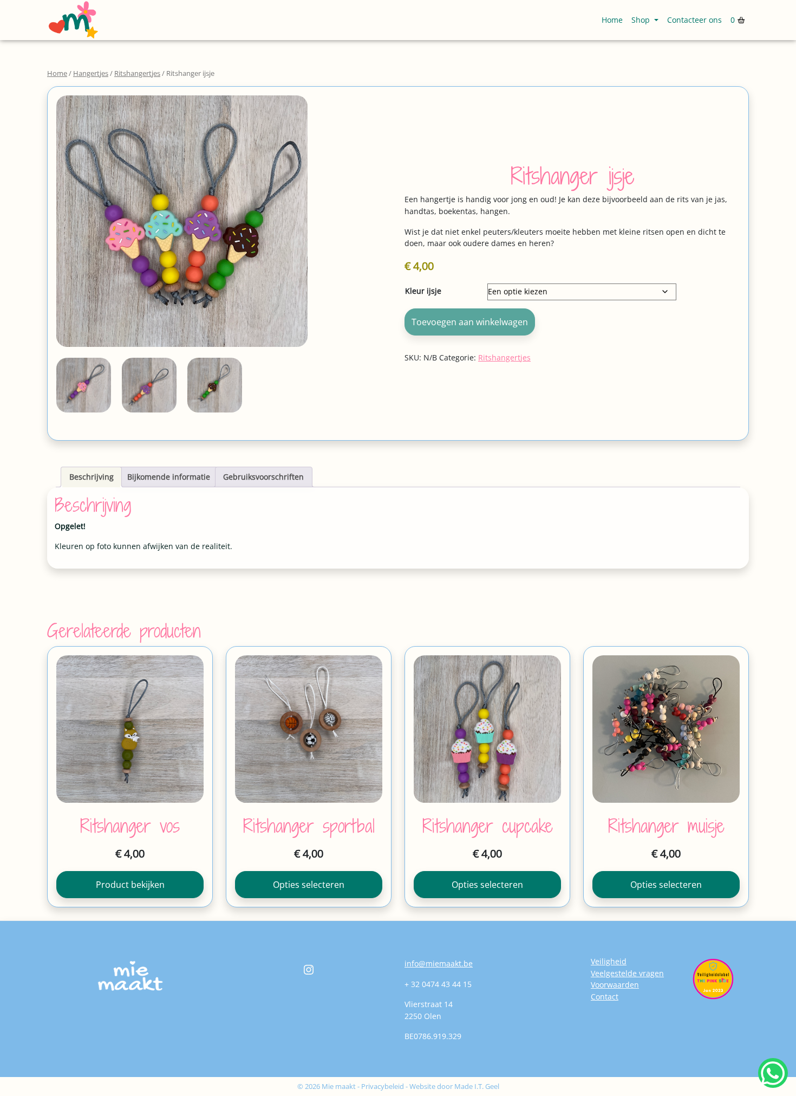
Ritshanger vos (130, 826)
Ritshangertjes (137, 73)
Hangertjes (90, 73)
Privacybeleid (382, 1086)
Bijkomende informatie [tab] (168, 477)
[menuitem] (612, 20)
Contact (604, 996)
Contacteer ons (694, 20)
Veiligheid (609, 961)
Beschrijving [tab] (91, 477)
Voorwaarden (615, 984)
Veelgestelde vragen (627, 973)
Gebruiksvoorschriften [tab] (263, 477)
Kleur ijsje (423, 291)
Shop (641, 20)
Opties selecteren (308, 885)
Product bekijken (130, 885)
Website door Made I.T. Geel (454, 1086)
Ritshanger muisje (666, 826)
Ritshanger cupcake (487, 826)
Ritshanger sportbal (309, 826)
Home (612, 20)
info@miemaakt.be (438, 963)
